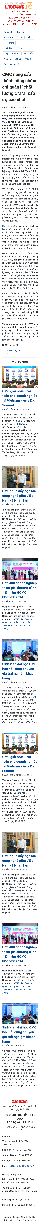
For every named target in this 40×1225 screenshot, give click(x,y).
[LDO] (20, 377)
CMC (4, 122)
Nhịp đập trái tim (12, 53)
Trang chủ (9, 32)
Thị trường (9, 43)
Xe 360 (7, 59)
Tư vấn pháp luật (12, 64)
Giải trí (30, 37)
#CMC (10, 353)
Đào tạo (21, 32)
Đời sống (8, 37)
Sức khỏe (28, 53)
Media (28, 59)
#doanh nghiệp (14, 350)
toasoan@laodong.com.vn (21, 1166)
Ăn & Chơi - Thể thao (14, 48)
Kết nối (17, 59)
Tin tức (19, 37)
